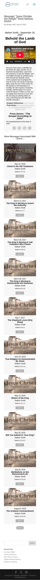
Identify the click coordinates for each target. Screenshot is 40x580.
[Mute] (29, 61)
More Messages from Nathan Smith (23, 108)
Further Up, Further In (10, 554)
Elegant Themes (20, 575)
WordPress (21, 577)
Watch (20, 176)
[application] (20, 55)
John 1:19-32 (28, 103)
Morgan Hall (10, 24)
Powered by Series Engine (20, 534)
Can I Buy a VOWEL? (9, 552)
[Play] (7, 61)
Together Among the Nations (12, 559)
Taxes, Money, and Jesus (11, 557)
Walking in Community (10, 562)
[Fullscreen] (33, 61)
